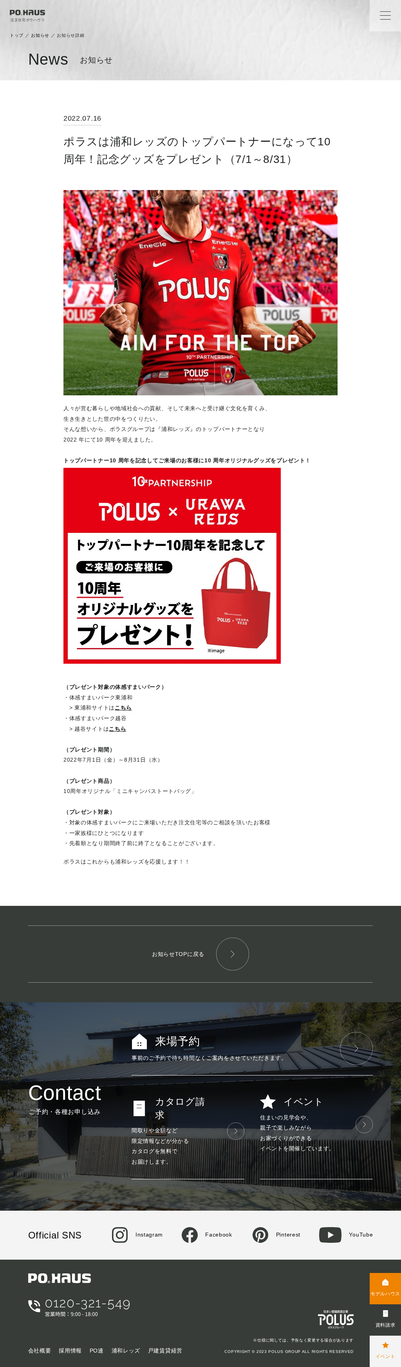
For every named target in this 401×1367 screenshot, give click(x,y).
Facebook (218, 1234)
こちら (123, 707)
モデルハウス (385, 1293)
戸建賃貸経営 (165, 1350)
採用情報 (70, 1350)
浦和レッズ (126, 1350)
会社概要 (39, 1350)
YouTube (360, 1234)
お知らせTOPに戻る (178, 954)
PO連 (97, 1350)
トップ (16, 35)
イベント (386, 1356)
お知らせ (40, 35)
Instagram (148, 1234)
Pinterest (287, 1234)
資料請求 (386, 1325)
